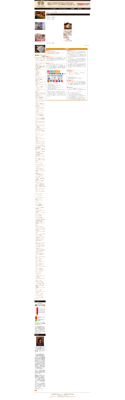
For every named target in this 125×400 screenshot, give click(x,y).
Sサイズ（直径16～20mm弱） (40, 187)
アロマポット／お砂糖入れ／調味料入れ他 (40, 220)
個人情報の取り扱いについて (56, 394)
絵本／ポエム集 (38, 280)
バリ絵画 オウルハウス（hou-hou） (40, 276)
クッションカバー (38, 195)
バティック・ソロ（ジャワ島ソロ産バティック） (40, 243)
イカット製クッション (39, 158)
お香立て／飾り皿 (38, 221)
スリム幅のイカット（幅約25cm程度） (40, 147)
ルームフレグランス (39, 295)
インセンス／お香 (38, 164)
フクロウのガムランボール (40, 279)
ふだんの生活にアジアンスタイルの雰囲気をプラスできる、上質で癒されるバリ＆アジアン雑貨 (63, 6)
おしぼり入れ (38, 72)
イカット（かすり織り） (40, 145)
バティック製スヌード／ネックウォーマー (40, 264)
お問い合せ (79, 8)
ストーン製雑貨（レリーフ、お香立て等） (40, 205)
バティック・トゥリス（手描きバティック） (39, 237)
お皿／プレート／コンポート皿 (40, 70)
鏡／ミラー (37, 75)
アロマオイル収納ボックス (40, 61)
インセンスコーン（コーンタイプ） (40, 166)
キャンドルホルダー (39, 193)
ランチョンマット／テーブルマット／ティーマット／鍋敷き (40, 126)
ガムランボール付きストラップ (40, 189)
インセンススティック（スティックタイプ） (39, 169)
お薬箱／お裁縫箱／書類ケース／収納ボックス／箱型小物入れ (40, 67)
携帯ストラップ (38, 199)
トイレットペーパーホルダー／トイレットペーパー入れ (40, 101)
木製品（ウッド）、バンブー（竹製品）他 (40, 174)
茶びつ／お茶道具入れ (39, 97)
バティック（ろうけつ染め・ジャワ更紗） (40, 235)
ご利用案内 (72, 8)
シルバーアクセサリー (39, 197)
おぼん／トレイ (38, 74)
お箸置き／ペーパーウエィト (40, 288)
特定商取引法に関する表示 (69, 394)
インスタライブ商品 (39, 297)
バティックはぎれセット (40, 269)
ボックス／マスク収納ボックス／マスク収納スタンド (40, 119)
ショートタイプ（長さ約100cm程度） (40, 152)
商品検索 (37, 55)
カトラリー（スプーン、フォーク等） (40, 176)
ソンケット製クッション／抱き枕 (40, 211)
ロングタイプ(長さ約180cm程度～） (39, 154)
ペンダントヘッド (38, 200)
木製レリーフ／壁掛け (39, 180)
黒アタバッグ (38, 137)
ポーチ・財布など (38, 214)
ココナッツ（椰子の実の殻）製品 (40, 179)
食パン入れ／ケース (39, 96)
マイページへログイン (63, 8)
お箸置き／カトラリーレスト (40, 224)
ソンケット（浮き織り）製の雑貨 (40, 208)
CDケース (37, 91)
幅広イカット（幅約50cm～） (40, 150)
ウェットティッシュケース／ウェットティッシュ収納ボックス (40, 63)
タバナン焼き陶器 (38, 217)
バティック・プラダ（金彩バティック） (40, 257)
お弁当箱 (37, 73)
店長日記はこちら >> (39, 388)
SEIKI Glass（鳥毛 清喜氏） (40, 286)
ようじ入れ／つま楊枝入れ (40, 131)
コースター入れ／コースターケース (40, 90)
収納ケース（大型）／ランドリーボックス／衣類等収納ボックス (40, 93)
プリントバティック (39, 258)
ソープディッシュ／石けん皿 (40, 232)
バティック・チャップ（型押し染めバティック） (39, 240)
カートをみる (53, 8)
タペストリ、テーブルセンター (40, 213)
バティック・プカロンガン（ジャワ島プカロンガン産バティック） (40, 250)
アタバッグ (37, 133)
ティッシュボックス (39, 98)
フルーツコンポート (39, 113)
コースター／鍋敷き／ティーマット (40, 87)
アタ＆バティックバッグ (40, 143)
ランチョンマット (38, 216)
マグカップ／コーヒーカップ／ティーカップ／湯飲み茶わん (40, 229)
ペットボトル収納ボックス (40, 116)
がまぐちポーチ (38, 273)
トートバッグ (38, 274)
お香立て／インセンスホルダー (40, 171)
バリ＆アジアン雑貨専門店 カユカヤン (42, 0)
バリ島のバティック (39, 248)
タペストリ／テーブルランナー (40, 267)
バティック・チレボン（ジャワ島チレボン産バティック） (40, 246)
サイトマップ (87, 8)
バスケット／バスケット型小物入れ (40, 105)
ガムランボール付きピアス (40, 192)
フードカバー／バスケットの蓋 (40, 111)
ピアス (36, 201)
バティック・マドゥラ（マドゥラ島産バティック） (40, 254)
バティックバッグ (38, 271)
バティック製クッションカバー (40, 262)
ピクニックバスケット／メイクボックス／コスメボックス (40, 108)
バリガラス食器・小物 (39, 283)
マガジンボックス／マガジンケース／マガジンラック (40, 122)
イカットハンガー (38, 162)
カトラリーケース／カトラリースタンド (40, 78)
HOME (48, 12)
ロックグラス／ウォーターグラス (40, 292)
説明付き (48, 17)
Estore (65, 395)
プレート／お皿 (38, 290)
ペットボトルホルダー (39, 114)
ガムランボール (38, 182)
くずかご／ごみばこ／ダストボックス (40, 83)
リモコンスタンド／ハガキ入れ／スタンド (40, 129)
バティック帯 (38, 260)
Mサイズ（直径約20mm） (40, 185)
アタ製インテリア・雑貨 (40, 58)
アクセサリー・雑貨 (39, 282)
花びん (36, 225)
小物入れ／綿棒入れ (39, 79)
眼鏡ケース (37, 80)
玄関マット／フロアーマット (40, 85)
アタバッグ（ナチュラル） (39, 136)
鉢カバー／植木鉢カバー (40, 103)
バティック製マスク (39, 268)
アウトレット (38, 299)
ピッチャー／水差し (39, 293)
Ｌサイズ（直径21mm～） (40, 183)
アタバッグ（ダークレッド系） (40, 139)
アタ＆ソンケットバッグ (40, 142)
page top (87, 45)
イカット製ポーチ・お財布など (40, 160)
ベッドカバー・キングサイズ (40, 157)
